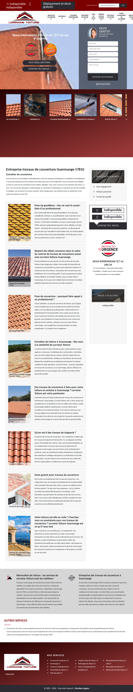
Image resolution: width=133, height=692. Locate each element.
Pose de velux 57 (93, 17)
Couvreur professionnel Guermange (98, 632)
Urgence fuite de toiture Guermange (28, 632)
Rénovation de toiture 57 (115, 667)
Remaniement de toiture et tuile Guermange (48, 629)
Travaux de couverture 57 (51, 17)
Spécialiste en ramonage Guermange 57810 (37, 635)
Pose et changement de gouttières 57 (121, 17)
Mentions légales (82, 688)
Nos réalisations (39, 62)
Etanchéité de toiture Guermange (73, 632)
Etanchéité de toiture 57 (84, 17)
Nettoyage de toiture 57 (110, 17)
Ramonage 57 (62, 17)
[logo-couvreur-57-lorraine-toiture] (24, 17)
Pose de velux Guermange (51, 632)
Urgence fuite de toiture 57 (101, 17)
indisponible (18, 4)
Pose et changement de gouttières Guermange (82, 629)
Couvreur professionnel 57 (73, 17)
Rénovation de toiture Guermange (19, 629)
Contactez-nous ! (39, 69)
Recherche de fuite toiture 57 (116, 670)
